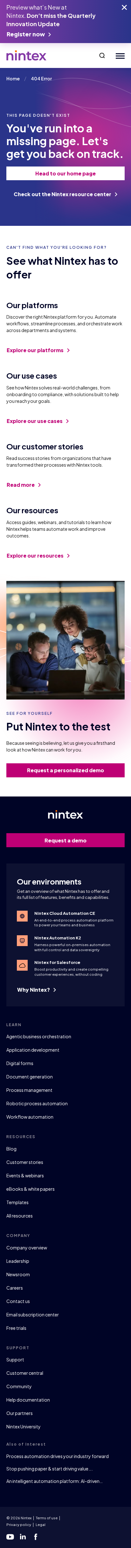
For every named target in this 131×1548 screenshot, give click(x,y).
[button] (102, 55)
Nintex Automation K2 (57, 937)
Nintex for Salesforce (57, 962)
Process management (29, 1090)
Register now (26, 34)
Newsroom (18, 1274)
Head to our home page (65, 173)
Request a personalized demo (65, 770)
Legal (40, 1524)
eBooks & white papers (30, 1189)
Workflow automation (29, 1117)
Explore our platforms (36, 350)
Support (15, 1359)
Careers (14, 1288)
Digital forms (19, 1063)
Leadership (17, 1261)
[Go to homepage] (26, 55)
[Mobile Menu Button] (119, 55)
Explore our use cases (35, 421)
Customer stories (24, 1162)
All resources (19, 1215)
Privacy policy (18, 1524)
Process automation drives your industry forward (57, 1456)
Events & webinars (25, 1175)
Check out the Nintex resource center (63, 194)
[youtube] (10, 1537)
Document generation (29, 1076)
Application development (32, 1050)
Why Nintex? (34, 989)
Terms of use (47, 1518)
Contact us (18, 1301)
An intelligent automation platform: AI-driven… (54, 1481)
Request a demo (65, 840)
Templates (17, 1202)
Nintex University (23, 1426)
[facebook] (35, 1537)
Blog (11, 1149)
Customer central (24, 1373)
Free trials (16, 1328)
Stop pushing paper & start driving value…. (49, 1468)
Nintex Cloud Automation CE (64, 913)
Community (19, 1386)
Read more (21, 484)
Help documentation (28, 1400)
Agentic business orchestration (38, 1036)
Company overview (26, 1247)
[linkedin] (23, 1537)
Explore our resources (36, 555)
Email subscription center (32, 1314)
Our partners (19, 1413)
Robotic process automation (37, 1103)
